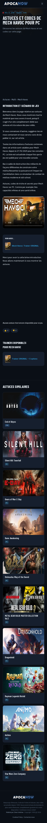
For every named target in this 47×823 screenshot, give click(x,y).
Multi (14, 99)
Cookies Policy (18, 817)
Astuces (6, 99)
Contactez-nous (29, 817)
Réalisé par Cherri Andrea (14, 812)
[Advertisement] (23, 63)
